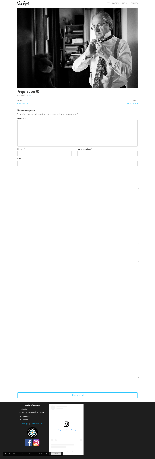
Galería (124, 3)
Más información (43, 454)
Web (19, 158)
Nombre (21, 149)
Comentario (22, 118)
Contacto (134, 3)
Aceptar (55, 454)
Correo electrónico (85, 149)
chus (30, 95)
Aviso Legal (25, 423)
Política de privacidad (36, 423)
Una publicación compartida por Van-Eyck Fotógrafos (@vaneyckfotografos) (76, 452)
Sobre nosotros (113, 3)
